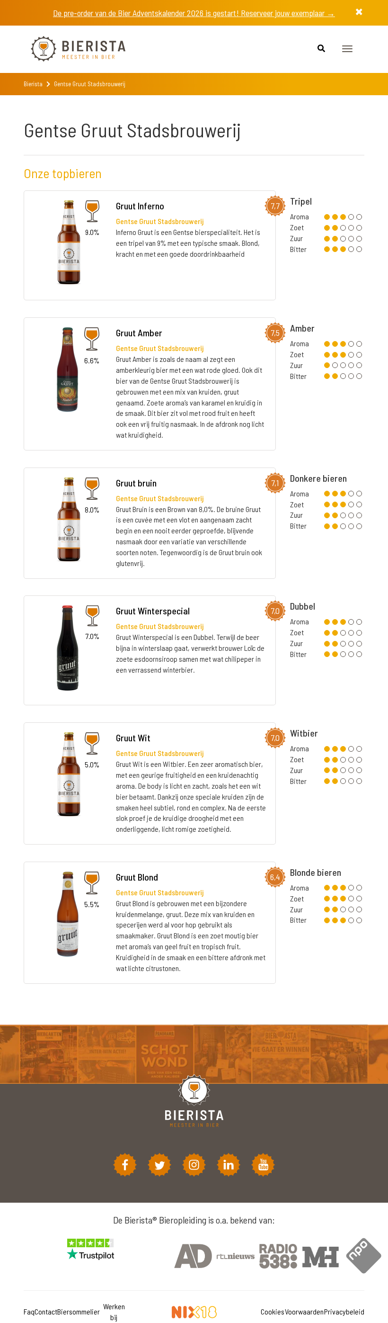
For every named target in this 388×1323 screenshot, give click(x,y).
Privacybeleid (344, 1311)
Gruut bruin (136, 482)
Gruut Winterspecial (153, 610)
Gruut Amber (139, 332)
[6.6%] (67, 371)
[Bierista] (71, 49)
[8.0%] (67, 521)
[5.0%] (67, 776)
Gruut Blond (137, 876)
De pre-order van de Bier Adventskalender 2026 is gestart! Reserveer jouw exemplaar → (194, 13)
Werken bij (114, 1312)
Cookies (272, 1311)
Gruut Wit (133, 737)
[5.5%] (68, 915)
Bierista (33, 84)
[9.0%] (67, 244)
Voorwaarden (304, 1311)
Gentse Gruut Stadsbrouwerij (159, 220)
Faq (29, 1311)
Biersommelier (78, 1311)
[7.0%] (68, 649)
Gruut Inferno (140, 205)
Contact (46, 1311)
